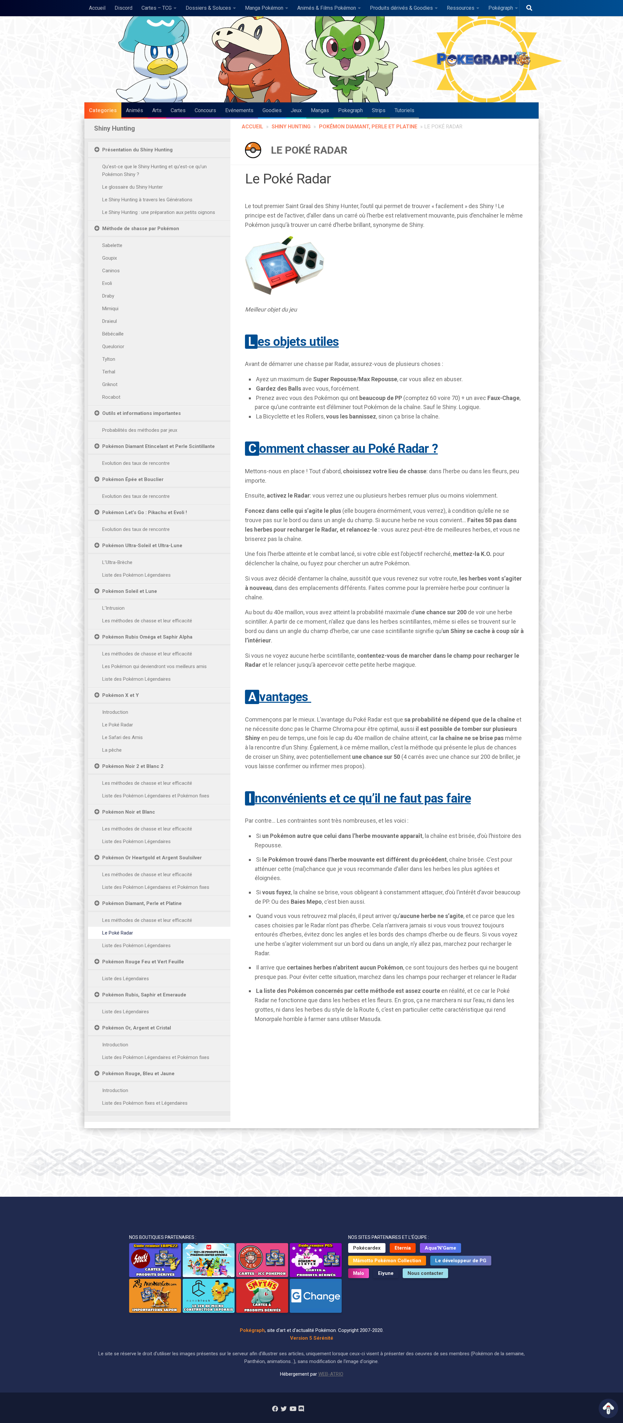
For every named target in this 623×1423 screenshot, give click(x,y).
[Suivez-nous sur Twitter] (284, 1408)
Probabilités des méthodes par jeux (139, 430)
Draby (108, 296)
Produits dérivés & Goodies (401, 8)
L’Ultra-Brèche (117, 562)
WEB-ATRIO (330, 1374)
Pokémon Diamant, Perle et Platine (368, 126)
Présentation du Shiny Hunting (137, 150)
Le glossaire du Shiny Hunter (132, 187)
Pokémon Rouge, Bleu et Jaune (138, 1073)
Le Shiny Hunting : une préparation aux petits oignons (158, 212)
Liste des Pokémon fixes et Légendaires (145, 1103)
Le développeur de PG (460, 1261)
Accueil (97, 8)
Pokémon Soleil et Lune (129, 591)
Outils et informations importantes (141, 413)
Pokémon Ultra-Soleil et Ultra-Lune (142, 545)
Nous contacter (425, 1273)
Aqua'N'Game (440, 1248)
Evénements (239, 110)
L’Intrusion (113, 608)
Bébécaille (113, 334)
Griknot (109, 384)
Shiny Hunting (291, 126)
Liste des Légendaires (125, 979)
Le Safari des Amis (122, 737)
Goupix (109, 258)
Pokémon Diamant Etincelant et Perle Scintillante (158, 446)
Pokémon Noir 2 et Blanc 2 (133, 766)
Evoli (107, 283)
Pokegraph (350, 110)
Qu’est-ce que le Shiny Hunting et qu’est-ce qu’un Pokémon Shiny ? (154, 170)
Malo (358, 1273)
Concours (205, 110)
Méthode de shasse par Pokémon (140, 228)
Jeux (296, 110)
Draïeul (109, 321)
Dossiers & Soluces (208, 8)
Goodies (272, 110)
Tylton (108, 359)
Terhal (108, 372)
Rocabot (111, 397)
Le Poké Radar (117, 725)
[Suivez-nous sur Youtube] (292, 1408)
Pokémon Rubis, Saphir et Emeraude (144, 995)
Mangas (320, 110)
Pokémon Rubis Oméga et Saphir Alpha (147, 637)
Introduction (115, 712)
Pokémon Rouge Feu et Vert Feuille (143, 962)
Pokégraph (500, 8)
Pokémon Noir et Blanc (128, 812)
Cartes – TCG (156, 8)
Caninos (111, 271)
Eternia (403, 1248)
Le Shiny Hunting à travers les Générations (147, 200)
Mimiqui (110, 309)
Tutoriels (404, 110)
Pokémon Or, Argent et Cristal (136, 1028)
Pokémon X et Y (120, 695)
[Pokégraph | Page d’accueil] (485, 59)
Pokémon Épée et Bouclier (133, 479)
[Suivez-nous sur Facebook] (275, 1408)
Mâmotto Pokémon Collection (387, 1261)
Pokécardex (367, 1248)
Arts (157, 110)
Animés (134, 110)
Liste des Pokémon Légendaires (136, 575)
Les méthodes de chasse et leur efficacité (147, 621)
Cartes (178, 110)
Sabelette (112, 245)
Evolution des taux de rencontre (136, 463)
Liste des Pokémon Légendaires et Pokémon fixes (155, 796)
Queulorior (113, 346)
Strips (378, 110)
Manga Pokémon (264, 8)
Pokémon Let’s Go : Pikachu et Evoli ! (144, 512)
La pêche (112, 750)
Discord (123, 8)
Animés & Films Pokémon (326, 8)
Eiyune (386, 1273)
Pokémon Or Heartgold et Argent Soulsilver (152, 858)
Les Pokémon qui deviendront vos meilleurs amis (154, 666)
